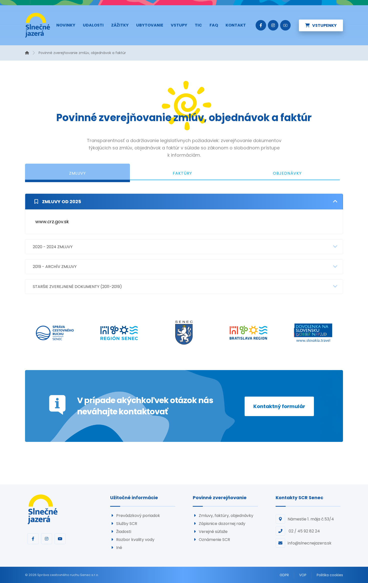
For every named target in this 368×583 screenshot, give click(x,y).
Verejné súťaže (213, 531)
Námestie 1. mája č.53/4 (311, 519)
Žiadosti (123, 531)
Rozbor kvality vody (135, 539)
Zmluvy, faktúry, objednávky (226, 515)
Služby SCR (126, 523)
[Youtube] (285, 25)
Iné (119, 547)
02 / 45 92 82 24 (304, 531)
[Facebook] (261, 25)
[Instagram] (273, 25)
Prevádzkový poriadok (138, 515)
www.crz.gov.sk (52, 221)
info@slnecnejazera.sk (309, 543)
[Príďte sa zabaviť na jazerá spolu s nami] (37, 25)
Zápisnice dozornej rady (222, 523)
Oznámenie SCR (214, 539)
